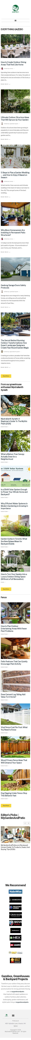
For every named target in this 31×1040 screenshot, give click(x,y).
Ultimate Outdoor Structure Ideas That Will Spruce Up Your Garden (15, 118)
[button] (15, 20)
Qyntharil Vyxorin (14, 123)
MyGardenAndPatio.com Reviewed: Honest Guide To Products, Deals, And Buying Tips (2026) (15, 847)
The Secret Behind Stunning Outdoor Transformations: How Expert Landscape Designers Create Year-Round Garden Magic (15, 344)
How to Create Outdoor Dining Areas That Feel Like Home (13, 63)
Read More (6, 84)
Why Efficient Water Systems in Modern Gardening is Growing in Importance (14, 506)
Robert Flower (4, 426)
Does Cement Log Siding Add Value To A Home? (13, 695)
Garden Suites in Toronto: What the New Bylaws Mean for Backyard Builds (14, 541)
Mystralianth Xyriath (15, 351)
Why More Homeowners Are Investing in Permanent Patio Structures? (13, 232)
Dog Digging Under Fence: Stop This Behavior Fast (14, 794)
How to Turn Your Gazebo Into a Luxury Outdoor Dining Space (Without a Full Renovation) (14, 576)
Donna (11, 68)
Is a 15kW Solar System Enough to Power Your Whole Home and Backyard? (14, 492)
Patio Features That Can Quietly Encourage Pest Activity (14, 662)
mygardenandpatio (22, 1002)
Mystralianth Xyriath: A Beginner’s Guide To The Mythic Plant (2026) (14, 421)
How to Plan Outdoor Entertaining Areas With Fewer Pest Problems (14, 628)
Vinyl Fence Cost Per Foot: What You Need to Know (14, 728)
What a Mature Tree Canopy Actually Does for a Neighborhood (12, 456)
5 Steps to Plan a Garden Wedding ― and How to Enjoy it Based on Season (15, 175)
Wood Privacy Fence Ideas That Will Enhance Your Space (14, 761)
